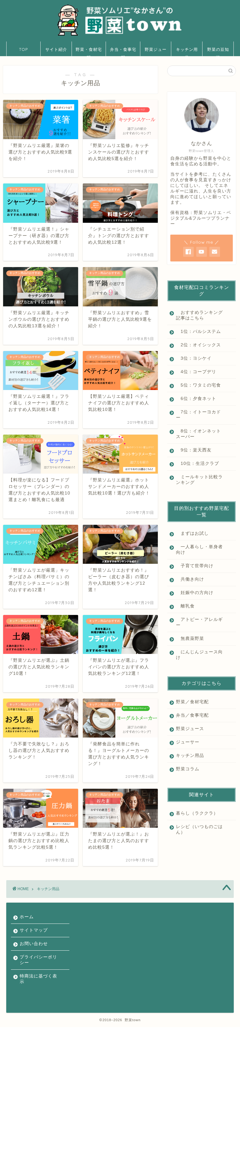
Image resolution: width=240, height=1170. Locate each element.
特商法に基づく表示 (38, 979)
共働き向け (190, 579)
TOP (23, 49)
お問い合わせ (34, 943)
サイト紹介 (56, 49)
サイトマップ (34, 930)
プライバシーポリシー (38, 960)
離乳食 (185, 606)
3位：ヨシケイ (194, 358)
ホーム (27, 916)
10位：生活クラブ (197, 463)
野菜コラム (187, 769)
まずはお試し (192, 533)
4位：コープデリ (196, 371)
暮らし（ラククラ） (197, 813)
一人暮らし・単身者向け (199, 549)
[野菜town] (120, 35)
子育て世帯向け (194, 565)
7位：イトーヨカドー (198, 415)
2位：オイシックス (198, 345)
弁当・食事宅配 (123, 51)
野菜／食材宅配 (192, 702)
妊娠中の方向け (194, 592)
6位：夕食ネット (196, 398)
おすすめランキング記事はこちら (199, 315)
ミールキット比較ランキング (199, 480)
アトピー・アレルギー (199, 622)
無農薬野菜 (190, 638)
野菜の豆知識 (218, 51)
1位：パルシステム (198, 331)
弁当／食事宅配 (192, 715)
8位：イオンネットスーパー (198, 434)
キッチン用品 (187, 51)
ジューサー (187, 742)
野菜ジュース (156, 51)
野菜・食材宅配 (89, 51)
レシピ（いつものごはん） (199, 829)
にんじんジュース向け (199, 655)
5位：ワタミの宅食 (198, 385)
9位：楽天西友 (194, 450)
